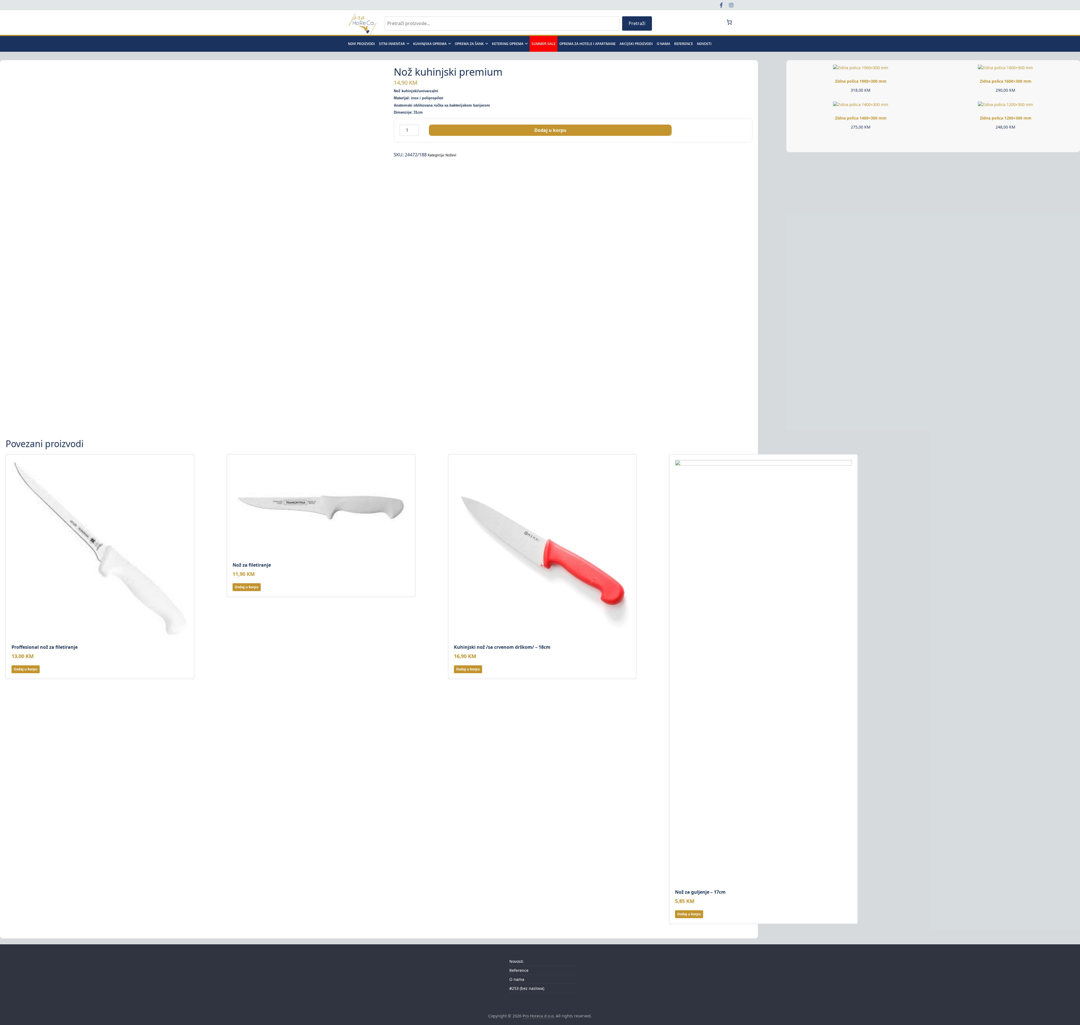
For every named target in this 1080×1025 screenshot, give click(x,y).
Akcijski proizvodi (636, 43)
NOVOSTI (704, 43)
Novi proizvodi (361, 43)
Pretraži (637, 23)
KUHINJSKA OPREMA (430, 43)
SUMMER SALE (543, 43)
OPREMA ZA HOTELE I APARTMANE (587, 43)
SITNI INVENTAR (392, 43)
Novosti (516, 961)
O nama (663, 43)
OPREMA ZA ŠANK (469, 43)
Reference (683, 43)
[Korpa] (729, 22)
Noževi (451, 155)
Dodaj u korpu (550, 130)
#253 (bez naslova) (526, 988)
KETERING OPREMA (507, 43)
